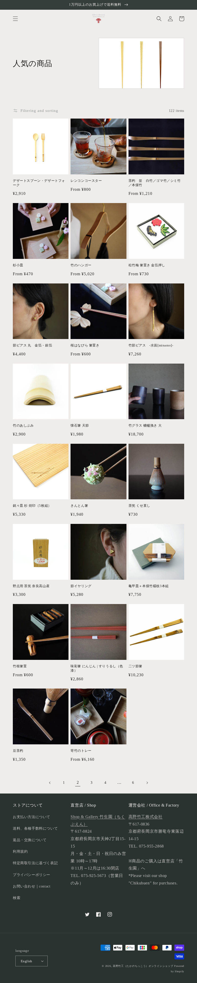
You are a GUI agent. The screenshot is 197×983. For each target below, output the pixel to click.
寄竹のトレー (81, 751)
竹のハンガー (81, 265)
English (26, 961)
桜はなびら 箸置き (85, 345)
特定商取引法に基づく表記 (35, 863)
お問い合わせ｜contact (31, 886)
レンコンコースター (86, 181)
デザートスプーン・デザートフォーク (39, 183)
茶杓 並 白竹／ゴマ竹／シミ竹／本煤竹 (155, 183)
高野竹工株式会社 (146, 817)
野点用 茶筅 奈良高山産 (31, 586)
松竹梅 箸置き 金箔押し (147, 265)
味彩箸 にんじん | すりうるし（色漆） (97, 668)
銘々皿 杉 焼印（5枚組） (32, 506)
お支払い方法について (31, 817)
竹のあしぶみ (23, 425)
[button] (15, 18)
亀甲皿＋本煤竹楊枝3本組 (149, 586)
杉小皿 (18, 265)
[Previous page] (50, 782)
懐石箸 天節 (80, 425)
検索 (16, 898)
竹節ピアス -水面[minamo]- (151, 345)
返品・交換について (29, 840)
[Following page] (147, 782)
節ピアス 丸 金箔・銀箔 (32, 345)
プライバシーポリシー (31, 875)
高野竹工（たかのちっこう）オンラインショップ (143, 966)
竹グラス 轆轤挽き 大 (145, 425)
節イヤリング (81, 586)
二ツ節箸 (135, 666)
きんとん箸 (79, 506)
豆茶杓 (18, 751)
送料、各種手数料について (35, 828)
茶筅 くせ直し (139, 506)
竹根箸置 (20, 666)
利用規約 (20, 851)
